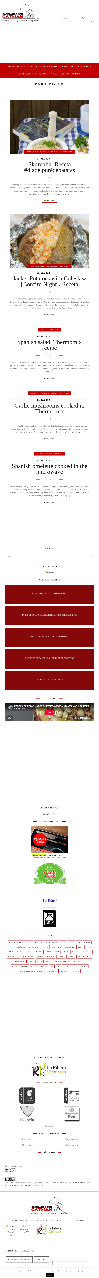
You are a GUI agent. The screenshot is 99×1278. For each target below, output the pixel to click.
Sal (52, 966)
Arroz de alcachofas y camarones (50, 636)
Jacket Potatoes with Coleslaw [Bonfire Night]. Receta (49, 281)
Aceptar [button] (49, 1275)
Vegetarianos (47, 152)
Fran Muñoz (51, 178)
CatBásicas (20, 947)
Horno (10, 952)
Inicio (11, 67)
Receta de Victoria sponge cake (49, 593)
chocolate (56, 947)
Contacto (76, 74)
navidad (40, 957)
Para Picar (37, 152)
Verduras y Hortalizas (63, 152)
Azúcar (87, 942)
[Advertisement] (49, 45)
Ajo (79, 942)
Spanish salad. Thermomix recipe (49, 345)
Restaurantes (42, 74)
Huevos (29, 952)
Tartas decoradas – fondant (75, 966)
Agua (64, 942)
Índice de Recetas (24, 67)
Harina (80, 947)
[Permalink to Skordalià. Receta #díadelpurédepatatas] (49, 127)
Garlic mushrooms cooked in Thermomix (49, 408)
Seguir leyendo (49, 201)
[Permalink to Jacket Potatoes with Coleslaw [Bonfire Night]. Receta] (49, 241)
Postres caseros (84, 957)
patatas (61, 957)
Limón (65, 952)
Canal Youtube (25, 74)
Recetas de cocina (62, 961)
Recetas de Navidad (19, 966)
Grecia (29, 152)
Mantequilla (13, 957)
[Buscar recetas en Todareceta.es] (13, 1166)
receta (39, 961)
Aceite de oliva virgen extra (20, 942)
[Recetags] (26, 1139)
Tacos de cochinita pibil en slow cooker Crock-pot (49, 615)
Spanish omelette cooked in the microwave (49, 469)
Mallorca (76, 952)
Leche (48, 952)
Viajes (54, 74)
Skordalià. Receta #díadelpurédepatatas (49, 167)
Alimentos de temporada (47, 67)
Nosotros (64, 74)
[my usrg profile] (71, 1145)
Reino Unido (44, 266)
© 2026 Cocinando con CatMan (18, 1251)
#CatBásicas (67, 67)
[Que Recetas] (26, 1145)
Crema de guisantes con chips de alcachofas (49, 658)
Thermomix (44, 393)
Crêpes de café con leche (49, 680)
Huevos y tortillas (45, 454)
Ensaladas (45, 330)
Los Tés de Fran (83, 67)
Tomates (75, 971)
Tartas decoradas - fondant (31, 971)
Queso (30, 961)
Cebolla (45, 947)
